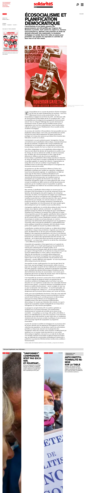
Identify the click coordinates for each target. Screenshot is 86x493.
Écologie (4, 13)
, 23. (49, 342)
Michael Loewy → (6, 19)
